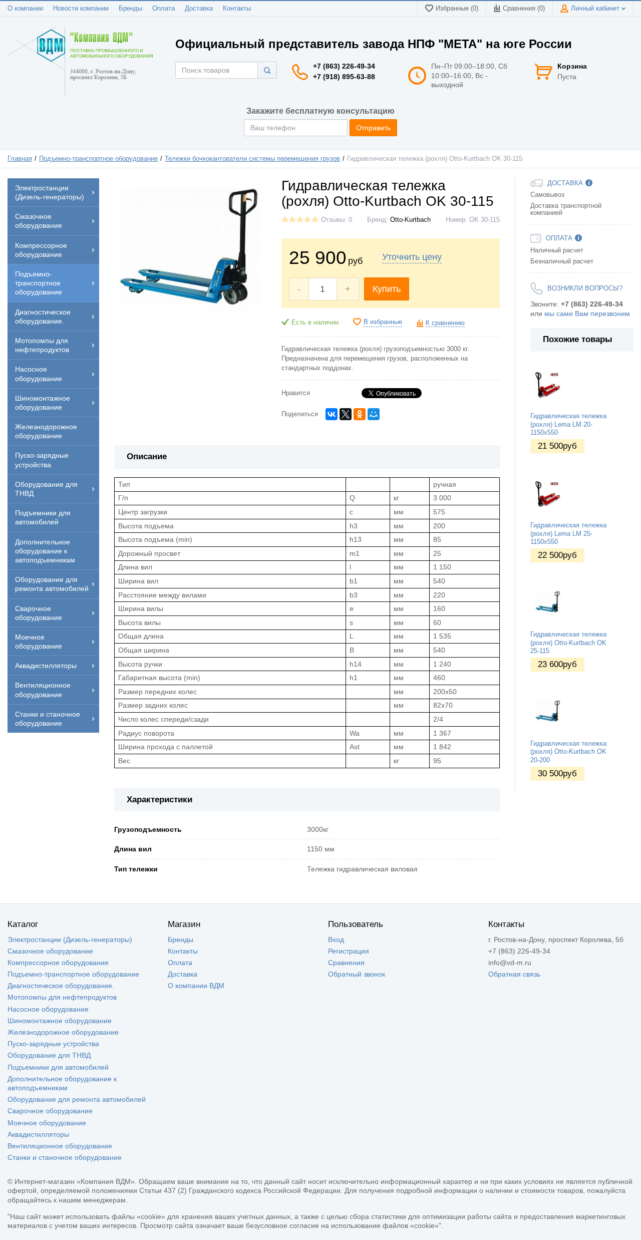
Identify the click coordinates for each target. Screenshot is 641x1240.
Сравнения (346, 963)
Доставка (199, 8)
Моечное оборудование (47, 1123)
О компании (25, 8)
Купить (387, 289)
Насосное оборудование (48, 1009)
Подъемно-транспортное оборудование (98, 158)
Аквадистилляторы (38, 1134)
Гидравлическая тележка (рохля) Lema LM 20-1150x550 (568, 424)
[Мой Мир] (374, 414)
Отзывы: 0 (336, 219)
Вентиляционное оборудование (60, 1146)
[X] (346, 414)
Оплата (163, 8)
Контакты (237, 8)
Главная (20, 158)
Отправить (373, 128)
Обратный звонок (356, 974)
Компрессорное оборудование (58, 963)
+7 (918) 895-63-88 (344, 77)
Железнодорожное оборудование (63, 1032)
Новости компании (81, 8)
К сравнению (445, 323)
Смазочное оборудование (50, 951)
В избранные (383, 322)
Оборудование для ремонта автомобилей (77, 1099)
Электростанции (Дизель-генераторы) (70, 940)
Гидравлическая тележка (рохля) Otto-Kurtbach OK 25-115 (568, 643)
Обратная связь (514, 974)
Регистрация (348, 951)
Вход (336, 940)
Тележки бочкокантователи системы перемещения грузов (252, 158)
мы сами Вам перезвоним (587, 313)
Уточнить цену (412, 257)
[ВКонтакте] (332, 414)
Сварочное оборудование (50, 1111)
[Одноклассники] (360, 414)
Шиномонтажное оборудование (60, 1021)
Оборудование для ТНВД (49, 1055)
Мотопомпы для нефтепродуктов (62, 997)
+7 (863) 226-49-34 (344, 66)
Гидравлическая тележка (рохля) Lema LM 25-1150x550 (568, 533)
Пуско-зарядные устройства (53, 1044)
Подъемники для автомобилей (58, 1067)
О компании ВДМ (196, 986)
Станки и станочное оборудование (65, 1157)
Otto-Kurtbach (410, 219)
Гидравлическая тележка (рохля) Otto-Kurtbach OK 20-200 (568, 752)
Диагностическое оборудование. (61, 986)
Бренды (130, 8)
